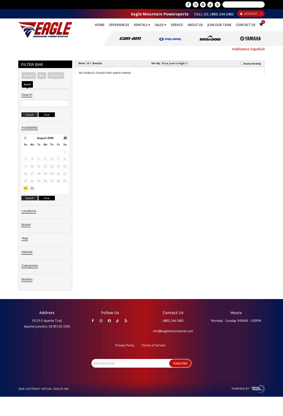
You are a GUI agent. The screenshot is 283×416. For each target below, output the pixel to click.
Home (100, 25)
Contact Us (245, 25)
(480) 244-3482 (173, 321)
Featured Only (252, 63)
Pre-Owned (56, 75)
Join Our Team (219, 25)
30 (25, 188)
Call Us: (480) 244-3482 (214, 14)
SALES (159, 25)
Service (177, 25)
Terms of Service (153, 345)
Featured (29, 75)
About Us (195, 25)
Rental (27, 84)
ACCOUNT (251, 13)
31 (32, 188)
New (41, 75)
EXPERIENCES (119, 25)
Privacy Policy (124, 345)
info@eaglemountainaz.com (173, 331)
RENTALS (141, 25)
